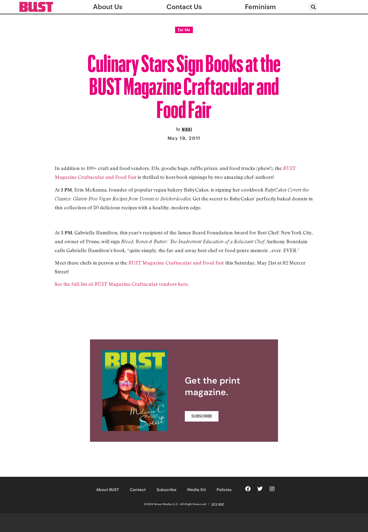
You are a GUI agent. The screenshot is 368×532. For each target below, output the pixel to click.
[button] (313, 6)
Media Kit (196, 489)
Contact (138, 489)
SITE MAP (217, 504)
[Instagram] (272, 489)
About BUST (107, 489)
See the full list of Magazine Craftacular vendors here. (122, 284)
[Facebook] (247, 489)
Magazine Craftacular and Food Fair (176, 263)
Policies (224, 489)
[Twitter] (260, 489)
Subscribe (166, 489)
